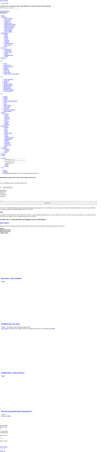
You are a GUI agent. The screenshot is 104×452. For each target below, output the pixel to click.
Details (3, 281)
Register (6, 166)
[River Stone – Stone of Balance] (49, 255)
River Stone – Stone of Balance (11, 278)
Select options (4, 328)
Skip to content (4, 0)
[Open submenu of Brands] (5, 58)
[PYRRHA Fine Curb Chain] (49, 302)
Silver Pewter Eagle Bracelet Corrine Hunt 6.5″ (17, 411)
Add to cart (4, 416)
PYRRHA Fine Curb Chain (10, 324)
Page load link (3, 447)
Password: (7, 161)
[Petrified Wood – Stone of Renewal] (49, 349)
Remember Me (10, 163)
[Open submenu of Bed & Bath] (8, 33)
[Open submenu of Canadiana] (7, 148)
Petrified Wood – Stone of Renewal (12, 373)
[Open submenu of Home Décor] (8, 126)
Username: (7, 159)
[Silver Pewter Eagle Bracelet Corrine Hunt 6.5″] (49, 393)
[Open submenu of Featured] (6, 17)
